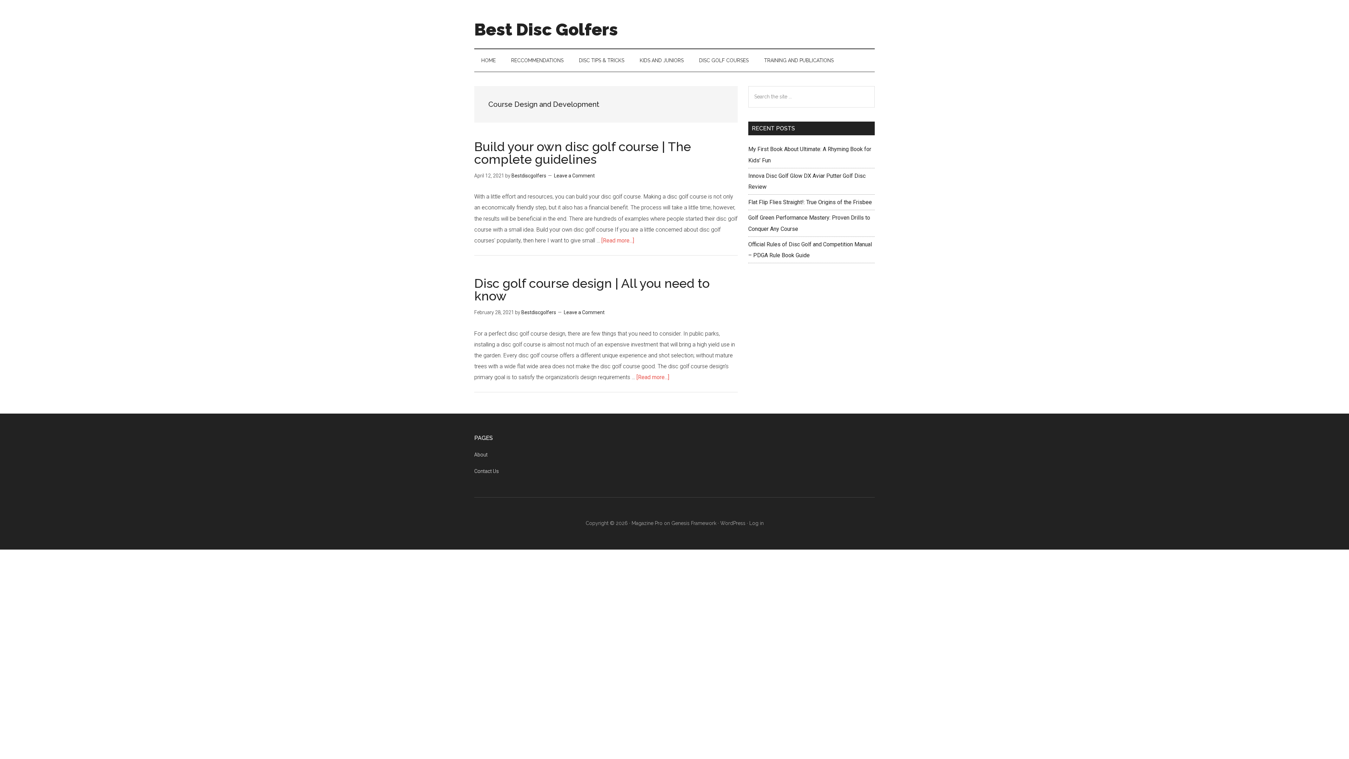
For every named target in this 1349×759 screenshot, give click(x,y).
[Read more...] (617, 240)
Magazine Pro (647, 523)
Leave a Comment (574, 176)
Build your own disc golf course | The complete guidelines (582, 153)
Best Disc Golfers (546, 29)
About (481, 455)
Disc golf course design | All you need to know (592, 289)
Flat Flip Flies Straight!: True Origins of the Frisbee (810, 202)
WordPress (732, 523)
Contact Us (486, 471)
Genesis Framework (693, 523)
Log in (756, 523)
